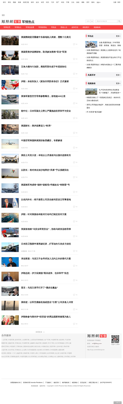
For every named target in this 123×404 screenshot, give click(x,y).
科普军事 (63, 353)
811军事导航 (32, 356)
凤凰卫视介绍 (93, 382)
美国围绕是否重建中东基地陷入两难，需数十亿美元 (46, 37)
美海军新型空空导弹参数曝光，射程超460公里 (43, 96)
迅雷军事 (52, 346)
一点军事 (4, 340)
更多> (118, 36)
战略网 (32, 343)
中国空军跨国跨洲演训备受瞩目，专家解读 (41, 140)
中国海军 (12, 346)
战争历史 (75, 27)
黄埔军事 (26, 353)
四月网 (3, 353)
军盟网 (69, 353)
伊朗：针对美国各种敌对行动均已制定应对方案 (44, 214)
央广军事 (47, 340)
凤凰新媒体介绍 (15, 382)
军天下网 (51, 343)
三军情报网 (42, 353)
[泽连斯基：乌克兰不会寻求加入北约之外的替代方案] (10, 262)
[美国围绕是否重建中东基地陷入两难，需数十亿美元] (10, 40)
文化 (72, 2)
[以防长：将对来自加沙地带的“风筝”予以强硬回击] (10, 173)
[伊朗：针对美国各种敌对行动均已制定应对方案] (10, 217)
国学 (87, 2)
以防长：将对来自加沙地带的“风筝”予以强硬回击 (45, 170)
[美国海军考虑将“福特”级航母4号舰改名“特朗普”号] (10, 188)
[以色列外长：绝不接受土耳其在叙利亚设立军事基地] (10, 203)
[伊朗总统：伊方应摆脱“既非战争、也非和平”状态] (10, 276)
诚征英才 (56, 382)
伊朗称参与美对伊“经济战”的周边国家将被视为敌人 (46, 317)
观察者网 (61, 350)
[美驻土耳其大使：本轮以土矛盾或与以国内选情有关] (10, 158)
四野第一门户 (11, 353)
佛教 (82, 2)
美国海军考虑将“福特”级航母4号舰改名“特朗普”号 (45, 185)
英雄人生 (64, 27)
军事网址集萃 (14, 356)
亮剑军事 (66, 346)
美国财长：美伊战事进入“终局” (36, 126)
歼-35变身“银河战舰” (94, 112)
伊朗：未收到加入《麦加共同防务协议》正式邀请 (45, 81)
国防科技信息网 (28, 346)
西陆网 (45, 343)
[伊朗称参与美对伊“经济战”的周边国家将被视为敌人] (10, 320)
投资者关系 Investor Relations (33, 382)
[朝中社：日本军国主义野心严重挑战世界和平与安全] (10, 114)
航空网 (61, 340)
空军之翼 (68, 343)
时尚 (47, 2)
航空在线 (37, 346)
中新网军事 (54, 340)
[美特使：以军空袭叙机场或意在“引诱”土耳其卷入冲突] (10, 305)
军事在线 (18, 343)
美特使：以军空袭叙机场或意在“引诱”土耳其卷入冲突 (47, 302)
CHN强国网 (53, 350)
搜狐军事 (11, 343)
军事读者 (19, 346)
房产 (57, 2)
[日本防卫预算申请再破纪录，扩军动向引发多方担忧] (10, 247)
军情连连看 (30, 27)
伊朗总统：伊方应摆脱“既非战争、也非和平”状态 (45, 273)
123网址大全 (52, 356)
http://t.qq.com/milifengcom (96, 350)
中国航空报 (45, 346)
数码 (93, 2)
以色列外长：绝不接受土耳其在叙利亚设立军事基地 (46, 199)
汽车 (52, 2)
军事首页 (7, 27)
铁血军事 (38, 343)
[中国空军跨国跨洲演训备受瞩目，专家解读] (10, 144)
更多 (98, 2)
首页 (4, 2)
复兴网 (39, 350)
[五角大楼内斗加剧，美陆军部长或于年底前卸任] (10, 70)
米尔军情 (11, 350)
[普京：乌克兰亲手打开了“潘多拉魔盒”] (10, 291)
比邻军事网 (50, 353)
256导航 (67, 356)
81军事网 (46, 350)
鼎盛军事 (19, 353)
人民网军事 (25, 340)
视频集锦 (97, 27)
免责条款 (75, 382)
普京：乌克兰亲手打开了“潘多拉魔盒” (39, 287)
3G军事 (73, 356)
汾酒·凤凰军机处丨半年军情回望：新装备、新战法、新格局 (110, 45)
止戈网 (24, 350)
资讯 (9, 2)
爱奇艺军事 (5, 346)
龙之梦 (57, 353)
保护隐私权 (65, 382)
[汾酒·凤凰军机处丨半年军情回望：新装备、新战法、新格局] (91, 44)
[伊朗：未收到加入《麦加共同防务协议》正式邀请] (10, 85)
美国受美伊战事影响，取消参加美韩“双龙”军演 (44, 52)
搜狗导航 (60, 356)
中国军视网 (23, 356)
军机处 (53, 27)
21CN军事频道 (59, 343)
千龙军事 (68, 340)
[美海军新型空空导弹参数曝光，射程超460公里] (10, 99)
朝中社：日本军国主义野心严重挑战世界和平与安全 (46, 111)
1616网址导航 (42, 356)
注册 (114, 2)
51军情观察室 (31, 350)
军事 (67, 2)
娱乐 (37, 2)
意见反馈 (83, 382)
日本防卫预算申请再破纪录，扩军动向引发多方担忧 (46, 244)
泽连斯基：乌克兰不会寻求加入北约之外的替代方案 (46, 258)
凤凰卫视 (26, 2)
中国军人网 (33, 353)
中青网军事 (25, 343)
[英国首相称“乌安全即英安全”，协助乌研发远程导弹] (10, 232)
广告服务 (48, 382)
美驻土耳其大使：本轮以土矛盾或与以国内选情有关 (46, 155)
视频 (14, 2)
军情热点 (18, 27)
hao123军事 (5, 356)
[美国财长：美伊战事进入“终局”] (10, 129)
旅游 (77, 2)
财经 (32, 2)
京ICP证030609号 (106, 382)
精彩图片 (86, 27)
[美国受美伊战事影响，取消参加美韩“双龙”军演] (10, 55)
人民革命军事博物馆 (36, 340)
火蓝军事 (4, 350)
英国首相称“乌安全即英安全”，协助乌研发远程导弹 (46, 229)
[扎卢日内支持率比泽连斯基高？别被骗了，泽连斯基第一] (91, 91)
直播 (19, 2)
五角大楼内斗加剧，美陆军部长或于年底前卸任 (44, 66)
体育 (42, 2)
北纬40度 (60, 346)
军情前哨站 (42, 27)
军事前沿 (18, 350)
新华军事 (18, 340)
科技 (62, 2)
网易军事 (4, 343)
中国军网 (11, 340)
